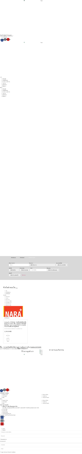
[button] (41, 87)
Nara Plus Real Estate (11, 415)
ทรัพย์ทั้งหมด (5, 80)
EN (1, 77)
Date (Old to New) (8, 303)
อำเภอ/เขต (22, 268)
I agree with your (8, 452)
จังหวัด (10, 268)
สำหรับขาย (13, 257)
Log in (3, 428)
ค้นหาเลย (23, 275)
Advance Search (46, 397)
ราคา (31, 268)
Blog (3, 397)
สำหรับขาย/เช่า (32, 257)
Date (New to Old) (8, 305)
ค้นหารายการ (12, 263)
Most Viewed (8, 299)
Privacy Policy (45, 394)
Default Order (8, 296)
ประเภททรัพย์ (59, 263)
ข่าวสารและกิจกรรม (56, 350)
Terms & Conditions (11, 452)
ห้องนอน (48, 268)
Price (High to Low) (8, 302)
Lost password (3, 441)
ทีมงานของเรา (22, 348)
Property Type (5, 394)
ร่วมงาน (4, 83)
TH (3, 77)
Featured (7, 298)
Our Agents (4, 396)
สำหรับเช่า (22, 257)
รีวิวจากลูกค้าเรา (27, 351)
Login (8, 441)
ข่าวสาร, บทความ (6, 81)
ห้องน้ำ (10, 273)
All (6, 290)
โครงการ (31, 263)
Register (4, 429)
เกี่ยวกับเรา (4, 84)
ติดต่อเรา (4, 86)
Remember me (4, 439)
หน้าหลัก (4, 78)
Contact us (45, 396)
